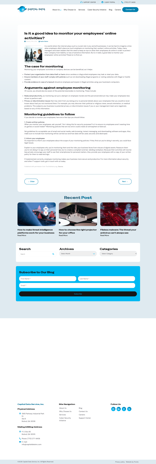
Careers (118, 10)
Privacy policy (120, 462)
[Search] (52, 254)
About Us (56, 10)
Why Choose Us (70, 10)
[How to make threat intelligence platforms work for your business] (37, 214)
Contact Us (130, 9)
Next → (125, 181)
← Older (31, 181)
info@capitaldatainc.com (31, 444)
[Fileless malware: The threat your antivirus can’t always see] (119, 214)
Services (81, 10)
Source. (60, 166)
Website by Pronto (132, 462)
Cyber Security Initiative (97, 10)
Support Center (85, 418)
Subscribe (78, 294)
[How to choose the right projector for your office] (78, 214)
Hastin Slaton (44, 41)
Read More (22, 235)
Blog (110, 10)
